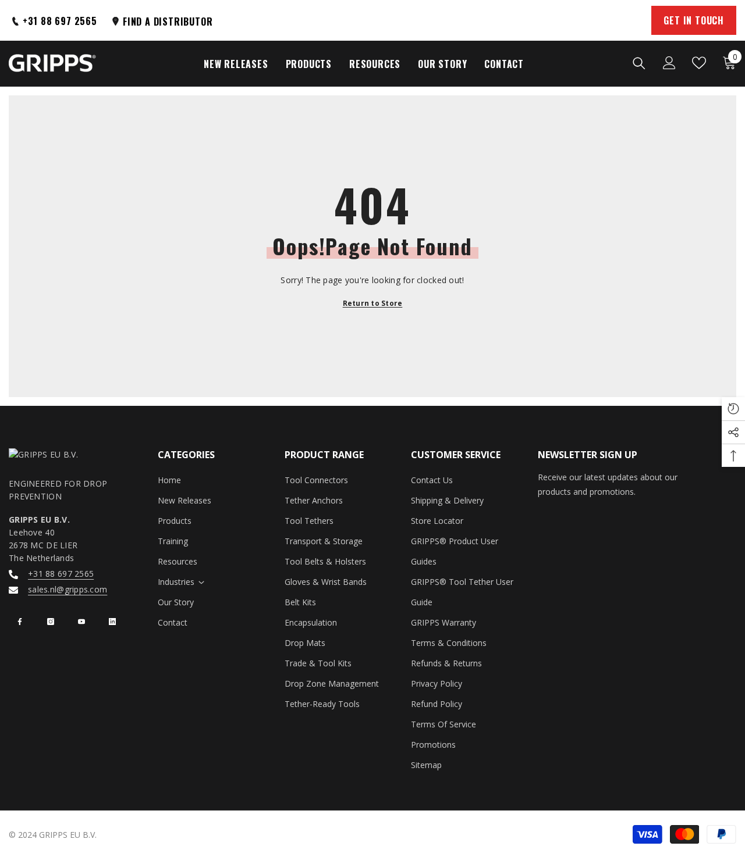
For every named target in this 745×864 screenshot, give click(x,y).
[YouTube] (81, 621)
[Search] (639, 63)
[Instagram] (51, 621)
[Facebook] (20, 621)
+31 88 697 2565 (61, 573)
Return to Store (373, 303)
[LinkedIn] (112, 621)
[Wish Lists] (699, 63)
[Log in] (669, 62)
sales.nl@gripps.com (67, 589)
